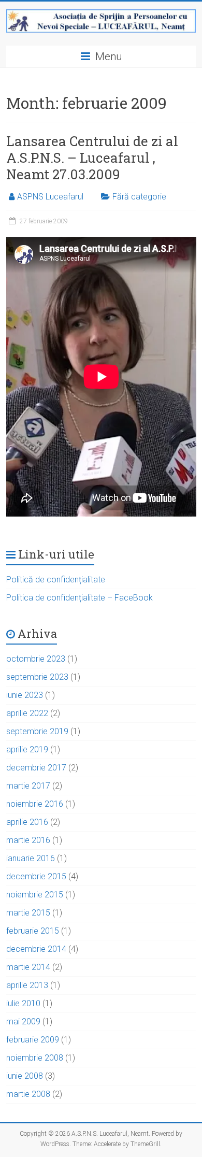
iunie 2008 (24, 1076)
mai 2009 (23, 1021)
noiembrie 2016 (34, 804)
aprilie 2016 (27, 822)
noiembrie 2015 (34, 894)
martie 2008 (28, 1094)
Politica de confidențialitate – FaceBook (79, 598)
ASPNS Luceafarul (50, 197)
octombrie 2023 (35, 659)
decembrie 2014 (36, 949)
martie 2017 (28, 786)
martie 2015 (28, 913)
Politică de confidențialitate (55, 579)
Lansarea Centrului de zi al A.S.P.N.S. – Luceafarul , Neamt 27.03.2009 (92, 157)
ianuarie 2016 (30, 858)
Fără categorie (139, 197)
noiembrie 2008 (34, 1058)
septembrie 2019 (37, 731)
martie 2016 (28, 840)
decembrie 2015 (36, 876)
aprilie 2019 (27, 749)
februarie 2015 (32, 931)
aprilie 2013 (27, 985)
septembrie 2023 (37, 677)
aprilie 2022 (27, 713)
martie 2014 (28, 967)
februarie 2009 (32, 1040)
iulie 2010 (23, 1003)
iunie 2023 (24, 695)
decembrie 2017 (36, 768)
